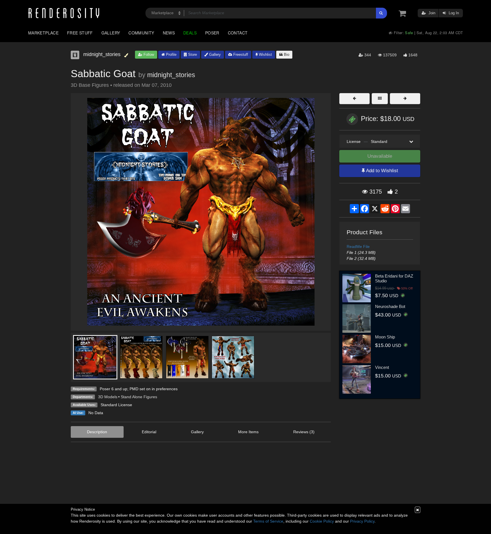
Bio (286, 54)
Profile (170, 54)
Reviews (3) (304, 432)
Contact (238, 33)
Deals (190, 33)
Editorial (149, 432)
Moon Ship (385, 336)
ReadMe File (358, 246)
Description (97, 432)
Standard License (116, 404)
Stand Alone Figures (139, 397)
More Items (248, 432)
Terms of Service (268, 521)
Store (192, 54)
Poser (212, 33)
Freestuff (240, 54)
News (169, 33)
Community (141, 33)
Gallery (110, 33)
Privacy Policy (362, 521)
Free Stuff (80, 33)
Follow (148, 54)
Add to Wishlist (381, 170)
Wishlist (265, 54)
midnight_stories (171, 75)
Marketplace (43, 33)
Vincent (382, 367)
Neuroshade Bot (390, 306)
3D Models (107, 397)
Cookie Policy (322, 521)
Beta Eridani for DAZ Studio (394, 278)
